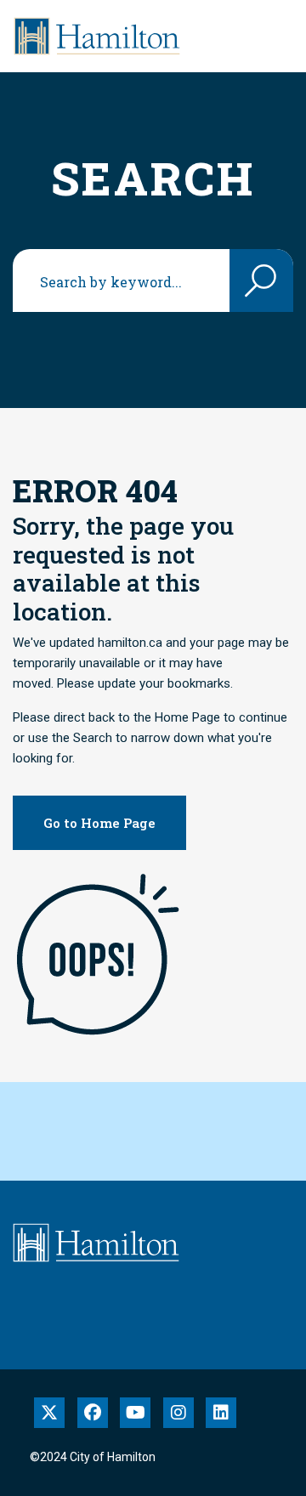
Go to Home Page (99, 822)
